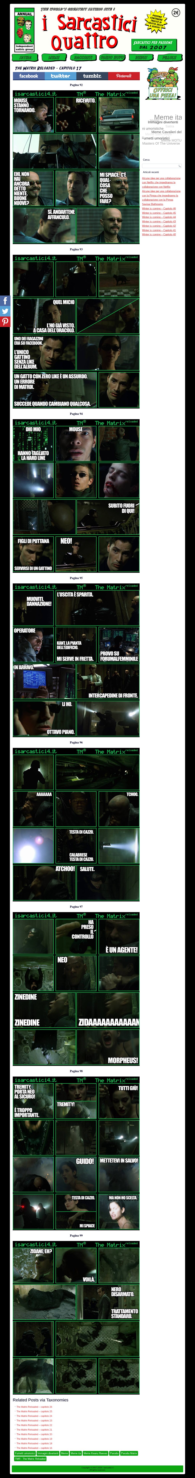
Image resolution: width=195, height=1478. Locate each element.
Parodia (114, 1453)
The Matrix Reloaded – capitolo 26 (34, 1407)
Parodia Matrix (129, 1453)
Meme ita (76, 1453)
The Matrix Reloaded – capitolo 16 (34, 1448)
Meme (64, 1453)
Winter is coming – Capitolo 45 (159, 212)
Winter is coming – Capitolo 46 (159, 208)
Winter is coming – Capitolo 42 (159, 225)
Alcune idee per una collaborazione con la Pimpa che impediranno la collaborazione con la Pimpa (161, 195)
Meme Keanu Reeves (95, 1453)
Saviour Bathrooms (152, 204)
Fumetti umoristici (25, 1453)
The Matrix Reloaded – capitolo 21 (34, 1429)
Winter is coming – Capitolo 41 (159, 230)
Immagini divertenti (48, 1453)
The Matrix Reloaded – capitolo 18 (34, 1443)
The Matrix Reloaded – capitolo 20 (34, 1434)
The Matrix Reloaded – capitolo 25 (34, 1411)
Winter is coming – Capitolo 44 (159, 217)
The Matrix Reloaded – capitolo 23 (34, 1420)
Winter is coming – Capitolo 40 (159, 234)
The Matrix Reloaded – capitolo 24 (34, 1416)
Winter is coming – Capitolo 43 (159, 221)
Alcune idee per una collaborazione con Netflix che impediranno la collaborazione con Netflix (161, 182)
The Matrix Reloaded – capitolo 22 (34, 1425)
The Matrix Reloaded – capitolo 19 (34, 1439)
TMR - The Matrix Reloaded (30, 1458)
